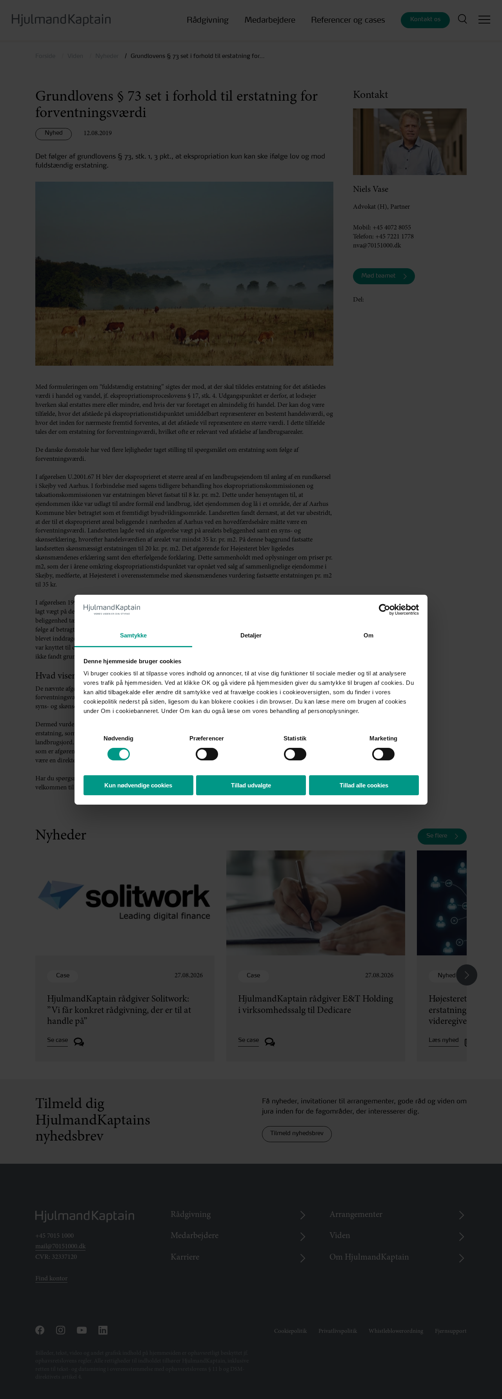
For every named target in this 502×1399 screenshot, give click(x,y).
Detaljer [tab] (251, 635)
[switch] (200, 752)
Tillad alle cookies (364, 785)
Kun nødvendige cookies (138, 785)
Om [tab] (368, 635)
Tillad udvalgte (251, 785)
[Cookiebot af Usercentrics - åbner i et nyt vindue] (384, 610)
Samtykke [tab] (133, 635)
